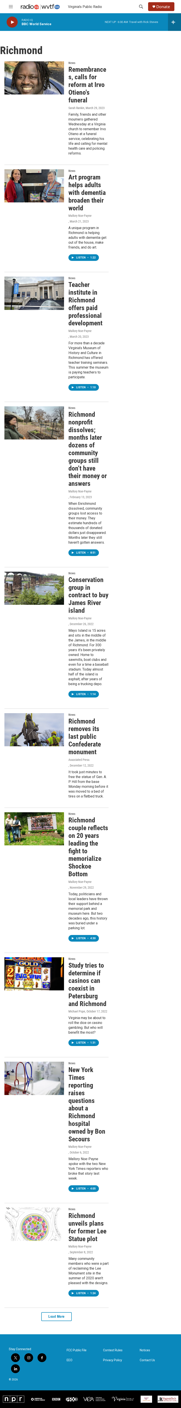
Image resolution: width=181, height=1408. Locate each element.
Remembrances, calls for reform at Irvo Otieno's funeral (87, 85)
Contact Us (147, 1360)
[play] (12, 22)
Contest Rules (113, 1350)
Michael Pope (76, 1011)
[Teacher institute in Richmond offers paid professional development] (34, 293)
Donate (163, 6)
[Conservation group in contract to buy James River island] (34, 588)
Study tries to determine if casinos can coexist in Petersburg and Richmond (87, 984)
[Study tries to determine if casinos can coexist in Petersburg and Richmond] (34, 973)
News (71, 63)
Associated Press (78, 759)
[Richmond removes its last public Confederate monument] (34, 729)
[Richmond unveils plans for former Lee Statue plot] (34, 1224)
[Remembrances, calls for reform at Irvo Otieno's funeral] (34, 77)
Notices (145, 1350)
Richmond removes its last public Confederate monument (84, 736)
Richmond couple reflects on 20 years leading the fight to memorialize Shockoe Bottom (88, 847)
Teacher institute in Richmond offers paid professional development (85, 304)
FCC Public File (77, 1350)
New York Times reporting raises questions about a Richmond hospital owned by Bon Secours (86, 1104)
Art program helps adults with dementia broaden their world (87, 192)
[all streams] (174, 22)
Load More (56, 1316)
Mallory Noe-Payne (80, 215)
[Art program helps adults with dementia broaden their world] (34, 185)
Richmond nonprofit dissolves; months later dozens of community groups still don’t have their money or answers (87, 449)
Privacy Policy (112, 1360)
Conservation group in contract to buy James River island (88, 595)
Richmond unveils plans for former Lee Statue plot (87, 1227)
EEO (69, 1360)
